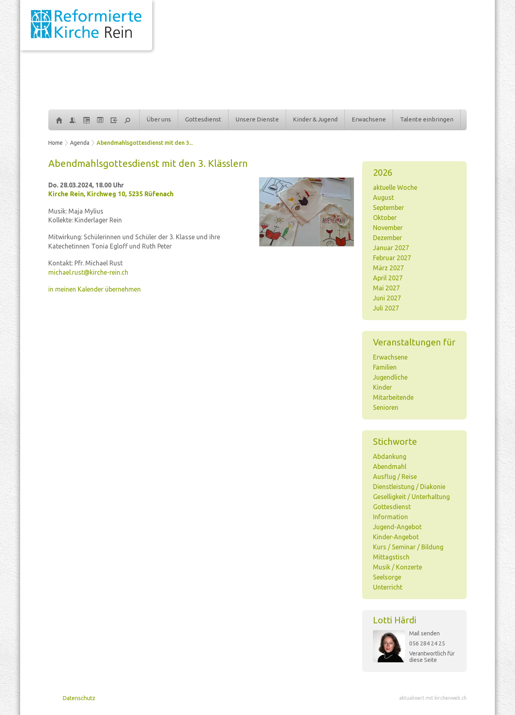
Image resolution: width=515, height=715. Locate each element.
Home (55, 143)
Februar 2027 (392, 258)
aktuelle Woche (395, 187)
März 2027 (388, 268)
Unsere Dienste (257, 119)
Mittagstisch (391, 557)
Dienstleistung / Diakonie (409, 486)
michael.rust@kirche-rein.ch (88, 272)
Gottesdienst (203, 119)
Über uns (158, 119)
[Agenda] (86, 119)
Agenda (79, 143)
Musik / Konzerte (397, 567)
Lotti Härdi (394, 620)
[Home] (59, 119)
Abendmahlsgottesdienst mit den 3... (145, 143)
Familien (385, 367)
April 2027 (388, 278)
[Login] (114, 119)
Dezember (387, 237)
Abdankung (389, 456)
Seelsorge (387, 577)
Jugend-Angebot (397, 527)
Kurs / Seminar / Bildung (408, 547)
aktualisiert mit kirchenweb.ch (433, 698)
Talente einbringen (426, 119)
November (388, 227)
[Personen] (73, 119)
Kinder (382, 387)
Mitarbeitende (393, 397)
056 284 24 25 (427, 643)
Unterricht (387, 587)
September (388, 207)
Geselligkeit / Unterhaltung (411, 496)
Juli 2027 (386, 308)
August (383, 197)
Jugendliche (390, 377)
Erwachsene (369, 119)
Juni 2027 (387, 298)
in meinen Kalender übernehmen (94, 289)
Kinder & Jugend (315, 119)
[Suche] (127, 119)
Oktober (385, 217)
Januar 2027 (391, 247)
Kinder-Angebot (396, 537)
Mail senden (424, 633)
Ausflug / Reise (395, 476)
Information (390, 517)
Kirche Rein (110, 193)
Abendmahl (389, 466)
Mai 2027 (386, 288)
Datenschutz (79, 698)
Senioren (385, 407)
